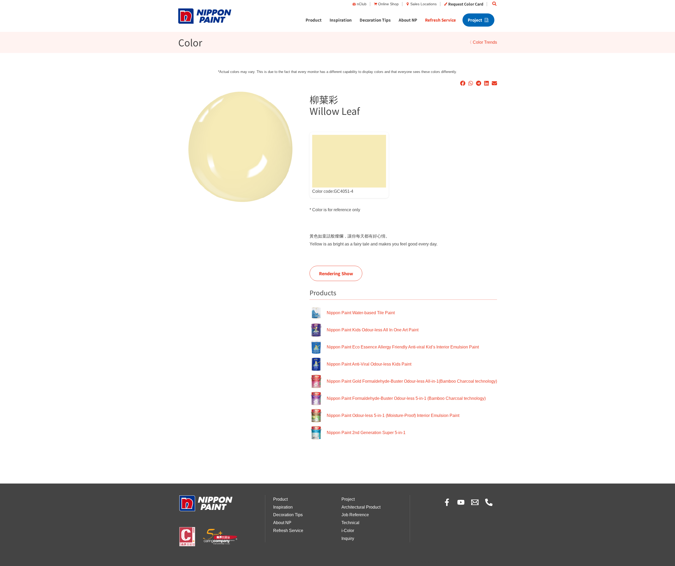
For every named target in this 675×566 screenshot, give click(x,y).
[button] (494, 4)
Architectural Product (360, 507)
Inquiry (347, 538)
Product (314, 20)
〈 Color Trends (482, 42)
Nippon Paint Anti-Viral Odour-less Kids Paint (369, 364)
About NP (408, 20)
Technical (350, 522)
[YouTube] (461, 502)
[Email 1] (475, 502)
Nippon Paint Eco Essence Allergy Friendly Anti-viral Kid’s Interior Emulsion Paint (403, 347)
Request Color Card (465, 4)
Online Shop (388, 4)
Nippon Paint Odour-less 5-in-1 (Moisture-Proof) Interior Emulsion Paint (393, 415)
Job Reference (355, 515)
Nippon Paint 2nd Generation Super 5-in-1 (366, 432)
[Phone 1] (489, 502)
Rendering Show (336, 273)
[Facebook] (447, 502)
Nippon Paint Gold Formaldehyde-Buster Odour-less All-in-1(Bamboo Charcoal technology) (412, 381)
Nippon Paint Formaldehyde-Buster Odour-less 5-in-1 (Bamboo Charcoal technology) (406, 398)
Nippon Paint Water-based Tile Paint (361, 313)
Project (475, 20)
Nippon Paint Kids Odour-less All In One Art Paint (372, 330)
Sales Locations (423, 4)
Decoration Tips (375, 20)
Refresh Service (440, 20)
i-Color (347, 530)
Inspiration (341, 20)
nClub (362, 4)
